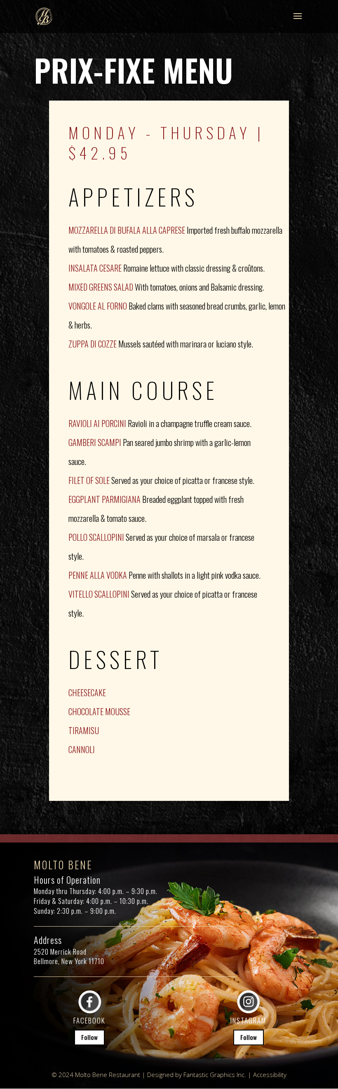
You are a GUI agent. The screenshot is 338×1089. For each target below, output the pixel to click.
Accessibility (269, 1074)
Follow (89, 1037)
